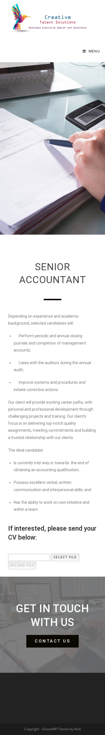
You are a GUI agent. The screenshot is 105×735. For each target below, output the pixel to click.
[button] (52, 641)
